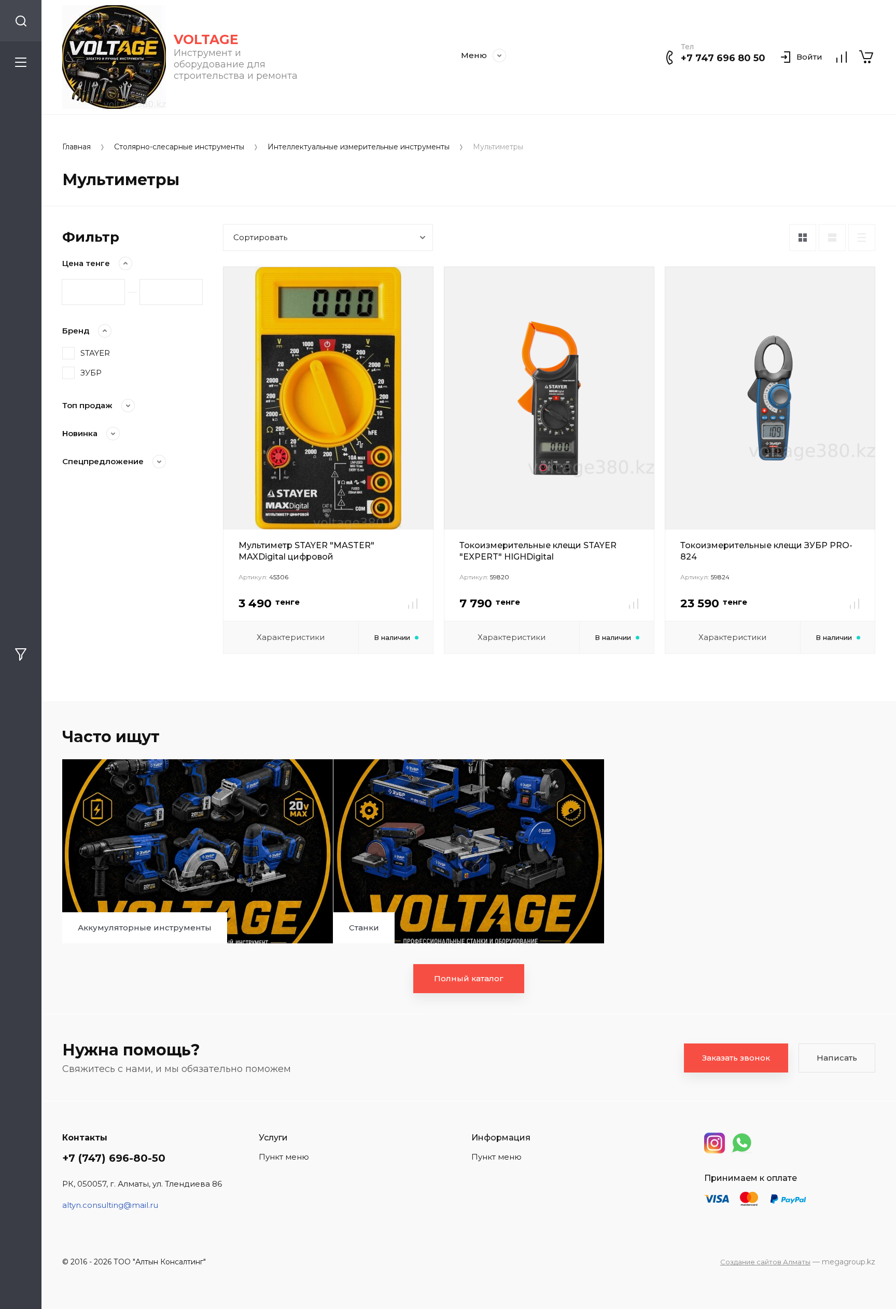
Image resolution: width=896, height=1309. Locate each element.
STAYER (95, 353)
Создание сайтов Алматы (765, 1262)
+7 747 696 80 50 (723, 58)
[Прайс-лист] (861, 237)
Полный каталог (468, 978)
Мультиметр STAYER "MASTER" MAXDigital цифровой (306, 551)
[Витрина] (802, 237)
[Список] (832, 237)
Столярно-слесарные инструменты (179, 147)
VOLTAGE (206, 39)
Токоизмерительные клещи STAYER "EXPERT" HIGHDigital (538, 551)
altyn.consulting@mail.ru (110, 1205)
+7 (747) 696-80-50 (113, 1158)
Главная (76, 147)
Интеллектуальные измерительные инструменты (359, 147)
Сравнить (413, 604)
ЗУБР (91, 373)
